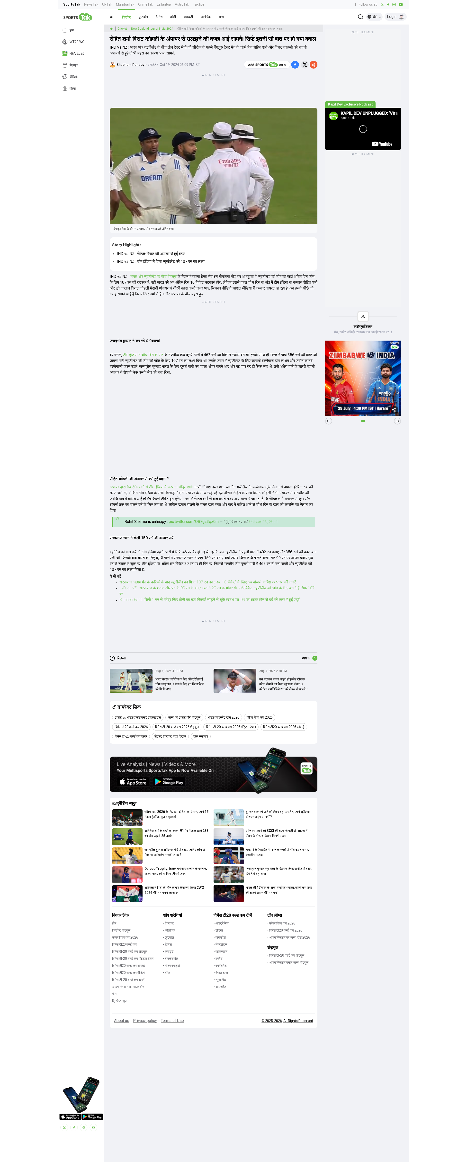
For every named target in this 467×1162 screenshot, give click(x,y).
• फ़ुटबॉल (168, 937)
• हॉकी (167, 973)
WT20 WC (77, 42)
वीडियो (74, 77)
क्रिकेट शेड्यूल (121, 930)
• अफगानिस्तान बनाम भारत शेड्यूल (287, 962)
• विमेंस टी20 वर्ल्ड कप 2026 (284, 930)
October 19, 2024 (263, 521)
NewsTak (91, 4)
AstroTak (182, 4)
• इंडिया (218, 930)
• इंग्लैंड (218, 958)
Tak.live (198, 4)
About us (121, 1020)
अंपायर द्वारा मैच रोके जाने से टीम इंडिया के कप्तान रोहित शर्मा (151, 487)
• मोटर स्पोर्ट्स (171, 966)
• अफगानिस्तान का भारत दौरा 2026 (288, 937)
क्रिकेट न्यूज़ (119, 1001)
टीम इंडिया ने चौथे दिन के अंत (143, 354)
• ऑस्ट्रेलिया (221, 923)
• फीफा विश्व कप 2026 (281, 923)
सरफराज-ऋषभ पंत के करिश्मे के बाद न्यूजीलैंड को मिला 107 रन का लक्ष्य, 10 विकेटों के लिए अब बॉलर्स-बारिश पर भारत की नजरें (207, 582)
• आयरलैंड (220, 987)
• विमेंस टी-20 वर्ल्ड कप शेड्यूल (285, 955)
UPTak (107, 4)
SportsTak (71, 4)
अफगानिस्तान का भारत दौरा (128, 987)
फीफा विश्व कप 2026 (125, 937)
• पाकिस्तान (220, 951)
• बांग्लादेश (220, 937)
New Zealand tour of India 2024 (152, 28)
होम (72, 30)
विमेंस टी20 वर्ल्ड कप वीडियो (128, 973)
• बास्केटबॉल (170, 958)
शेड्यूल (74, 65)
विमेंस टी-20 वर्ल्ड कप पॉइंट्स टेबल (132, 958)
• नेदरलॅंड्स (220, 944)
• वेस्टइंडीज (221, 973)
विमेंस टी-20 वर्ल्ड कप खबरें (128, 980)
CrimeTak (145, 4)
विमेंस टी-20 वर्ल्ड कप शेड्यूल (129, 951)
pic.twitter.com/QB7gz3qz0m (194, 521)
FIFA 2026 (77, 53)
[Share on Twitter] (305, 65)
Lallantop (164, 4)
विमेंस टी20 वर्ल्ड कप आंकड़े (128, 966)
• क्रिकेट (168, 923)
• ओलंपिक (169, 930)
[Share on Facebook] (295, 65)
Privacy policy (145, 1020)
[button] (112, 17)
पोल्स (73, 88)
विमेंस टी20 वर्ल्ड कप (124, 944)
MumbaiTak (125, 4)
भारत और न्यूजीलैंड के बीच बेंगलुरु (153, 276)
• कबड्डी (168, 951)
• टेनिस (167, 944)
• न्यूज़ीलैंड (220, 980)
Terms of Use (172, 1020)
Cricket (122, 28)
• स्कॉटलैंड (220, 966)
